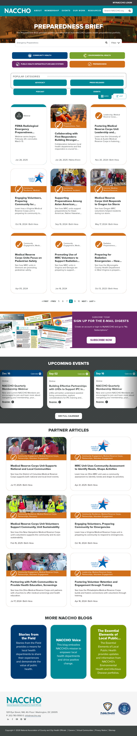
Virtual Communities (85, 730)
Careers (71, 730)
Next (84, 301)
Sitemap (112, 730)
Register (6, 402)
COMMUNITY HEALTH (42, 55)
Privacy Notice (101, 730)
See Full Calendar (68, 416)
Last (91, 301)
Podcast (40, 92)
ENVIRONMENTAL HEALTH (99, 55)
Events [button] (66, 10)
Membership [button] (52, 10)
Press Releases (97, 83)
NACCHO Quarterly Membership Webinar (15, 387)
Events (97, 92)
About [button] (38, 10)
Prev (53, 301)
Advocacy (40, 83)
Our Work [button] (79, 10)
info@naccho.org (33, 715)
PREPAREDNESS (99, 64)
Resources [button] (94, 10)
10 (79, 301)
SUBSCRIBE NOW (101, 340)
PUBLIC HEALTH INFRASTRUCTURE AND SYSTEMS (42, 64)
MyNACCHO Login (122, 2)
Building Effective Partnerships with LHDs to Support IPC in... (68, 387)
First (45, 301)
